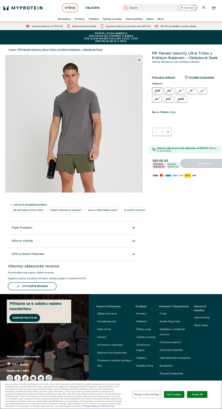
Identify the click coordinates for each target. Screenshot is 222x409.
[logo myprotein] (22, 8)
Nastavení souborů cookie (23, 356)
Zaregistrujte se (24, 317)
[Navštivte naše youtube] (33, 378)
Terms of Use (108, 406)
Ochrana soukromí (170, 342)
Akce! (160, 19)
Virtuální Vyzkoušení (201, 77)
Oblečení (141, 321)
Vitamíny (94, 19)
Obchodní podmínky (171, 350)
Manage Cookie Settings (146, 394)
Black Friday (201, 325)
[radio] (157, 90)
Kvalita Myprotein (170, 321)
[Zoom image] (139, 60)
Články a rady (143, 329)
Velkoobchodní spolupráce (175, 357)
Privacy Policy (90, 406)
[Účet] (204, 8)
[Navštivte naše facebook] (17, 378)
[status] (162, 132)
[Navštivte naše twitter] (41, 378)
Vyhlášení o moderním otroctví (172, 332)
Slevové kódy (202, 317)
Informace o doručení (110, 344)
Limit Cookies (174, 394)
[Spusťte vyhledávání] (126, 8)
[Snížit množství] (156, 132)
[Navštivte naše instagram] (10, 378)
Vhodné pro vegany (143, 347)
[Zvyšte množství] (168, 132)
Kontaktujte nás (106, 321)
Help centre (104, 329)
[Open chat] (49, 378)
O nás (163, 313)
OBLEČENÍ (92, 7)
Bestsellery (64, 19)
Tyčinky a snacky (112, 19)
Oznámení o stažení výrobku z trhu (114, 363)
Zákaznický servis (107, 313)
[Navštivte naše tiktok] (25, 378)
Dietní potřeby (134, 19)
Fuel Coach (189, 8)
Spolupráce (166, 365)
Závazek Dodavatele (171, 373)
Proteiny (80, 19)
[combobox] (160, 8)
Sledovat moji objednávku (112, 352)
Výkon (150, 19)
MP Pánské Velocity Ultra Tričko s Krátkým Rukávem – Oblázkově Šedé (60, 49)
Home (12, 49)
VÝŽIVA (70, 7)
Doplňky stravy (144, 365)
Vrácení (101, 337)
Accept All (197, 394)
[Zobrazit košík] (214, 8)
